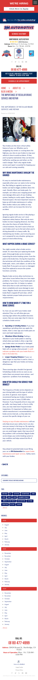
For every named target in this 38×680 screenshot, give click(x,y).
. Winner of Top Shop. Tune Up (8, 501)
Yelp (19, 61)
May (6, 533)
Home (3, 88)
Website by (19, 664)
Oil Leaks (12, 504)
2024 (4, 589)
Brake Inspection (21, 501)
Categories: (4, 475)
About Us (17, 88)
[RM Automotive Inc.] (19, 27)
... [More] (4, 508)
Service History (19, 34)
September (8, 562)
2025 (4, 549)
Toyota (3, 497)
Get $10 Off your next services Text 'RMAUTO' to (19, 74)
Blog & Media (7, 91)
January (7, 545)
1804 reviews (23, 42)
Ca (10, 494)
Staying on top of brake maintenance (16, 421)
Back (5, 464)
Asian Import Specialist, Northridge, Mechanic (13, 480)
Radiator (19, 504)
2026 (4, 520)
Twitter (15, 61)
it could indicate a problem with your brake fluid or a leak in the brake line (18, 351)
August (7, 525)
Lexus (14, 497)
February (7, 542)
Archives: (4, 516)
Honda (33, 494)
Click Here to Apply (19, 9)
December (8, 553)
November (8, 556)
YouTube (26, 61)
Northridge (5, 494)
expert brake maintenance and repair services (18, 452)
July (6, 527)
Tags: (2, 489)
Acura (9, 497)
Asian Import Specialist (23, 497)
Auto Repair (16, 494)
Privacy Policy (19, 670)
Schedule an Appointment (19, 81)
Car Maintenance (25, 494)
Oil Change (30, 501)
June (6, 530)
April (6, 536)
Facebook (12, 61)
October (7, 559)
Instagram (22, 61)
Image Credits (19, 667)
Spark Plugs (5, 504)
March (6, 539)
